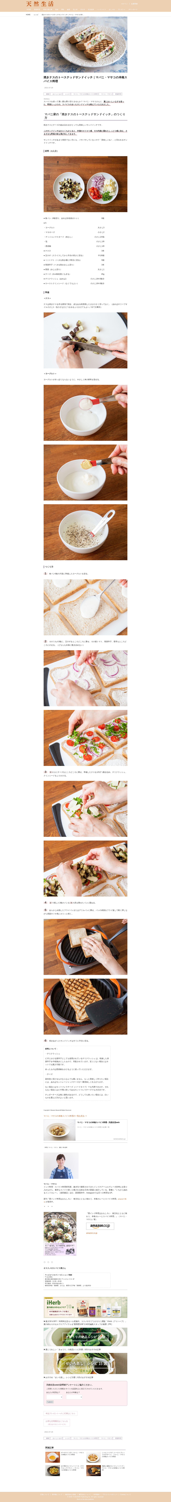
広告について (44, 1494)
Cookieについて (125, 1494)
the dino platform (88, 1499)
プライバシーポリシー (109, 1494)
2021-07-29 (48, 88)
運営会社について (85, 1494)
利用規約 (97, 1494)
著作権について (57, 1494)
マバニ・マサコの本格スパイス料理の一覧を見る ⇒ (65, 1116)
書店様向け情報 (70, 1494)
